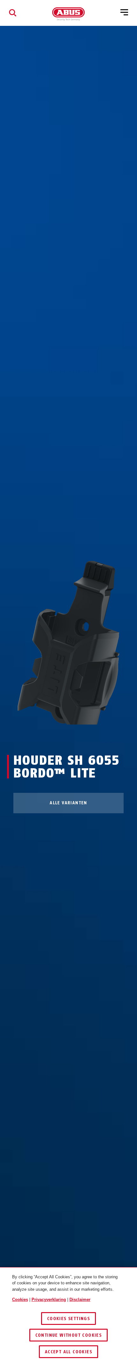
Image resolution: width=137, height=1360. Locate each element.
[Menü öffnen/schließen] (124, 13)
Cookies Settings (68, 1318)
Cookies (20, 1299)
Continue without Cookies (68, 1335)
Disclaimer (79, 1299)
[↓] (80, 736)
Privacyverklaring (49, 1299)
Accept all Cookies (68, 1352)
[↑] (57, 736)
